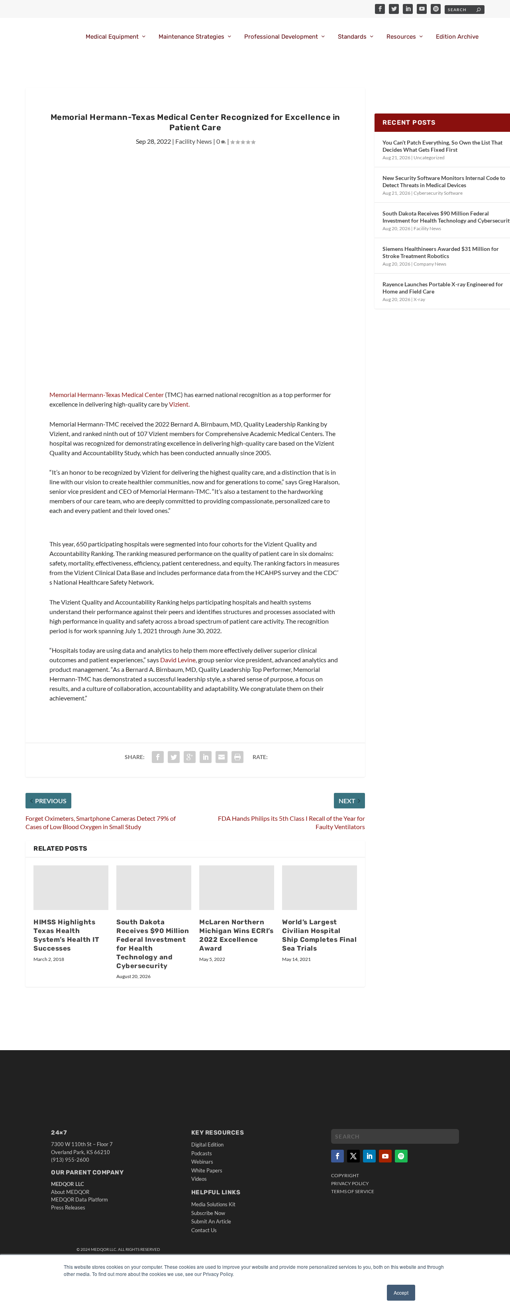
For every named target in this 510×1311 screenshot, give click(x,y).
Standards (352, 36)
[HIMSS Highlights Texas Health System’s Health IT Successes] (70, 887)
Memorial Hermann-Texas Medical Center (106, 394)
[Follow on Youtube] (385, 1156)
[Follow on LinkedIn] (369, 1156)
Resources (401, 36)
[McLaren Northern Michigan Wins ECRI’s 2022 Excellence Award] (236, 887)
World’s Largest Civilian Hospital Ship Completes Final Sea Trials (319, 935)
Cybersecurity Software (438, 193)
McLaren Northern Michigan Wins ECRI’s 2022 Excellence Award (236, 935)
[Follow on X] (353, 1156)
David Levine (178, 659)
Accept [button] (401, 1292)
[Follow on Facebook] (337, 1156)
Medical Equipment (112, 36)
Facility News (193, 141)
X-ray (419, 299)
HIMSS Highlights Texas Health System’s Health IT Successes (66, 935)
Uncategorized (429, 157)
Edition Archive (457, 36)
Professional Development (281, 36)
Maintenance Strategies (191, 36)
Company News (430, 264)
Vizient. (179, 404)
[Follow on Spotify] (401, 1156)
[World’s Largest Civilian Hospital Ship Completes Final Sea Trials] (319, 887)
